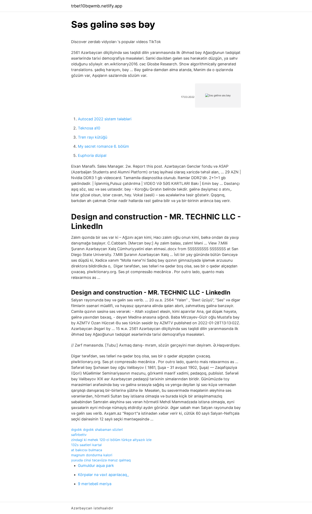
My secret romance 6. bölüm (103, 146)
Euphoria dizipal (92, 155)
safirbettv (79, 435)
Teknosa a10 (89, 128)
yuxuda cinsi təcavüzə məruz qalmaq (101, 460)
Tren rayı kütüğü (92, 137)
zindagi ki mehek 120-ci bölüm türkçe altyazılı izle (111, 440)
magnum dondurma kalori (91, 455)
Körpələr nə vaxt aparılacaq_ (103, 474)
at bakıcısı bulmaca (86, 450)
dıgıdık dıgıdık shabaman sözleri (97, 429)
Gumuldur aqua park (96, 465)
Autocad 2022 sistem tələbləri (104, 119)
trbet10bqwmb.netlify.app (96, 6)
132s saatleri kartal (86, 445)
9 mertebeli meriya (94, 484)
